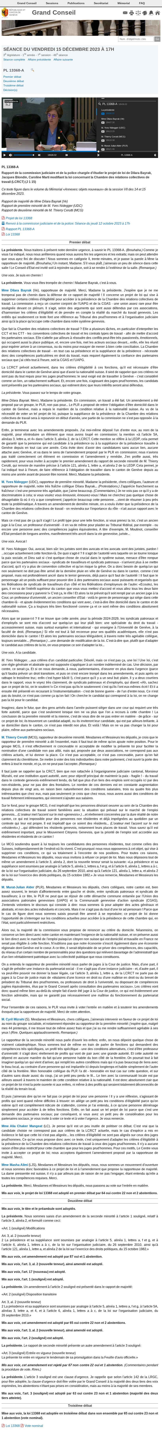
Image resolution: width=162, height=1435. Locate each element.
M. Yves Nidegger (15, 482)
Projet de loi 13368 (19, 218)
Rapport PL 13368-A (20, 229)
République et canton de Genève (17, 12)
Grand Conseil (54, 12)
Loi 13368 (13, 234)
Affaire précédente (39, 59)
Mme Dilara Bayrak (16, 290)
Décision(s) (10, 90)
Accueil (157, 12)
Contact (125, 12)
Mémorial (124, 3)
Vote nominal (34, 1425)
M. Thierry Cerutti (14, 737)
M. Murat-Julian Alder (18, 887)
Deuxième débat (13, 81)
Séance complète (14, 59)
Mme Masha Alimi (15, 1165)
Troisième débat (13, 85)
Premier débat (12, 76)
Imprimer (132, 12)
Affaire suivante (63, 59)
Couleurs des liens (145, 12)
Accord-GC (151, 12)
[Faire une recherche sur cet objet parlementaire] (29, 68)
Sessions (52, 3)
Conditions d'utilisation (138, 12)
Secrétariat (101, 3)
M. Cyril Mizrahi (13, 1019)
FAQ (142, 3)
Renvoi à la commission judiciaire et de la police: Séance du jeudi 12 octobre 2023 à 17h (68, 223)
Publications (76, 3)
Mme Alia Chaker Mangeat (22, 1126)
